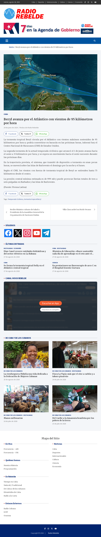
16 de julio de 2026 (10, 421)
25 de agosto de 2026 (12, 379)
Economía (78, 2)
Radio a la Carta (10, 496)
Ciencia (70, 2)
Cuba (33, 2)
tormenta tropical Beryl (32, 199)
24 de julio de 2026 (59, 379)
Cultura (62, 2)
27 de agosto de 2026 (12, 257)
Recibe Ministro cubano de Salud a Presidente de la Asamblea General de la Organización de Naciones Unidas (27, 212)
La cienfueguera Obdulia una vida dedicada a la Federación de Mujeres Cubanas (26, 375)
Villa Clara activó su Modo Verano (77, 209)
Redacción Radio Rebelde (29, 127)
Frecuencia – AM (11, 449)
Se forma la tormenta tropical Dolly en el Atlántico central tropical (24, 266)
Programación (10, 469)
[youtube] (37, 233)
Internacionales (52, 2)
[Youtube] (95, 2)
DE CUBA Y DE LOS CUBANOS (18, 338)
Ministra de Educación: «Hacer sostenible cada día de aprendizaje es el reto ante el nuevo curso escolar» (72, 253)
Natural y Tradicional (13, 485)
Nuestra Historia (11, 465)
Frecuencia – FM (11, 452)
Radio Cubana (10, 508)
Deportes (41, 2)
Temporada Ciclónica (15, 199)
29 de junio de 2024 (11, 127)
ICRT (6, 512)
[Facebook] (85, 2)
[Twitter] (91, 2)
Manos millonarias (13, 418)
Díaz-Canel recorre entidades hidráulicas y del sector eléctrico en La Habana (25, 252)
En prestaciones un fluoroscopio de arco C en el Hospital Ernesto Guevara (74, 266)
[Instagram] (88, 2)
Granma (7, 515)
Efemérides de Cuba (12, 492)
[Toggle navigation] (7, 41)
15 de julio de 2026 (59, 424)
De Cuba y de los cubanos (13, 371)
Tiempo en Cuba (11, 482)
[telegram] (46, 233)
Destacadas (8, 248)
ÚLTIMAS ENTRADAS (15, 244)
